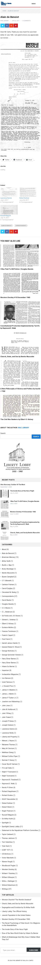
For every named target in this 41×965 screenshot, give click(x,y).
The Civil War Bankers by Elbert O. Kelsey (16, 419)
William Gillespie (8, 877)
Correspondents (21, 225)
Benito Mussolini (8, 573)
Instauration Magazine (10, 674)
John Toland (6, 717)
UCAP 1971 (6, 850)
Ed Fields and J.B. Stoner (11, 616)
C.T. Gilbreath (6, 581)
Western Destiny (8, 869)
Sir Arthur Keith (7, 819)
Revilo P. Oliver (7, 787)
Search (2, 433)
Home (4, 11)
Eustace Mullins (8, 627)
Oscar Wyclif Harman (9, 764)
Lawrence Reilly (8, 733)
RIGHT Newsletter (8, 799)
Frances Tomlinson (9, 631)
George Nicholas (8, 651)
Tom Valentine (7, 842)
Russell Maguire (5, 215)
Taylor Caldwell (7, 834)
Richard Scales (7, 795)
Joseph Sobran (7, 725)
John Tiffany (6, 713)
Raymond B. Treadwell (10, 780)
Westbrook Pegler (8, 866)
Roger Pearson (7, 811)
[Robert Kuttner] (27, 192)
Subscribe (33, 950)
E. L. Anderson (7, 612)
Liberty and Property (9, 737)
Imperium (5, 670)
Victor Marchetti (8, 858)
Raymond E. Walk (8, 784)
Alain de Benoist (13, 11)
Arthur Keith (6, 561)
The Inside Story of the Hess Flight (22, 491)
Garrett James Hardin (9, 643)
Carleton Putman (8, 585)
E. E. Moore (6, 608)
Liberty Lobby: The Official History (14, 911)
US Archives (6, 854)
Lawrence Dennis (6, 198)
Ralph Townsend (8, 776)
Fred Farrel (6, 639)
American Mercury (8, 557)
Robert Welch (7, 807)
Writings (5, 889)
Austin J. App (7, 565)
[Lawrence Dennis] (8, 192)
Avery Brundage (7, 569)
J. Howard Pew (7, 686)
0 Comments (26, 20)
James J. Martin (8, 694)
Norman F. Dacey (8, 760)
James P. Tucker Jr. (9, 698)
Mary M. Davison (8, 748)
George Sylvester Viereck (11, 655)
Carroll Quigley (7, 588)
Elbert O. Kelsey (8, 624)
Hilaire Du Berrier (8, 666)
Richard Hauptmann (9, 791)
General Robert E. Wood (10, 647)
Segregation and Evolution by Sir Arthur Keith (18, 907)
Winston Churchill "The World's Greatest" (16, 900)
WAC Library (4, 20)
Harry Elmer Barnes (9, 659)
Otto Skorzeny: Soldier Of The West (12, 484)
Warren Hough (7, 862)
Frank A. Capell (7, 635)
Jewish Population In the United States (16, 915)
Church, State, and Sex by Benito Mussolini (17, 357)
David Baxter (6, 600)
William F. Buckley (8, 873)
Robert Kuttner (24, 198)
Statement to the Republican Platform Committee (20, 830)
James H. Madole (8, 690)
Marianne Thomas (8, 745)
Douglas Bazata (7, 604)
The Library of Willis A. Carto (23, 960)
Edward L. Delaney (8, 620)
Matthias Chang (7, 752)
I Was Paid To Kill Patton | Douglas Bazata (16, 269)
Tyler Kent (5, 846)
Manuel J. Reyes (8, 741)
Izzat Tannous (7, 682)
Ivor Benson (6, 678)
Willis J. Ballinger (8, 881)
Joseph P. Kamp (8, 721)
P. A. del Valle (7, 768)
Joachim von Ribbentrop (11, 702)
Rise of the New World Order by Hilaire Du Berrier (20, 933)
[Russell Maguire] (8, 210)
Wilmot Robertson (8, 885)
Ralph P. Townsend (9, 772)
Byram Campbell (8, 577)
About (4, 549)
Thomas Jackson (8, 838)
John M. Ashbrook (8, 709)
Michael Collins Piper (10, 756)
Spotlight (5, 823)
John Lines (6, 706)
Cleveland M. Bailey (9, 592)
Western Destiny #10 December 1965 (15, 297)
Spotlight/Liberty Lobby (10, 827)
